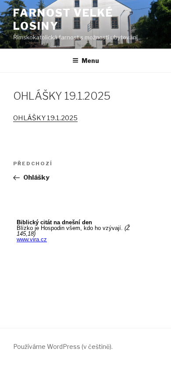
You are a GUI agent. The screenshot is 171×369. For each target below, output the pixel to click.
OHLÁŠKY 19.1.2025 (45, 118)
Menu (90, 60)
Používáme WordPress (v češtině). (63, 346)
